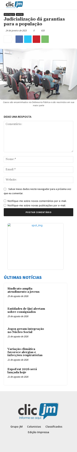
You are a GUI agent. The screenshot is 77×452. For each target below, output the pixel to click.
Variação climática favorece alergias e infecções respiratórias (24, 352)
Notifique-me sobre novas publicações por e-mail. (36, 205)
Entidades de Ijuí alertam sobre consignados (26, 310)
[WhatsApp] (45, 39)
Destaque (9, 14)
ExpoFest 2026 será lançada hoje (22, 370)
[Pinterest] (36, 39)
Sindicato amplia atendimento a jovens (23, 290)
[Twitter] (28, 39)
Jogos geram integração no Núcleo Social (25, 330)
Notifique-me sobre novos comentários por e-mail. (37, 200)
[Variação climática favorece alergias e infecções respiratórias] (56, 354)
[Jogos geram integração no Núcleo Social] (56, 334)
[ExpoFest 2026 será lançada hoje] (56, 374)
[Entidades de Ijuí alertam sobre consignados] (56, 314)
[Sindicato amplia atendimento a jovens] (56, 294)
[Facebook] (19, 39)
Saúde (20, 14)
